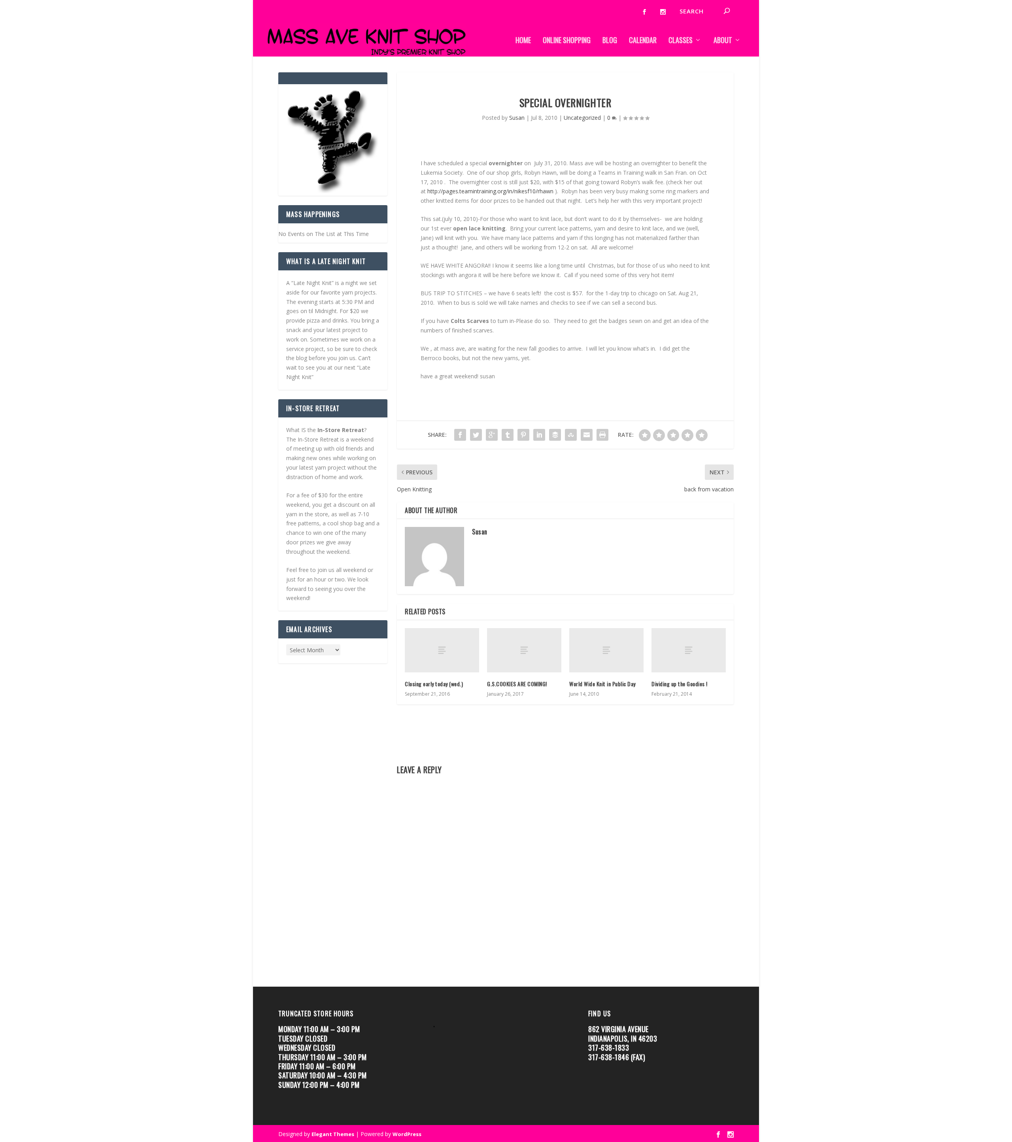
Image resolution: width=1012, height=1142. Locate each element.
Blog (609, 41)
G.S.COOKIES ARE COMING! (518, 684)
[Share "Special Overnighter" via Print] (602, 435)
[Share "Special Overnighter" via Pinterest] (523, 435)
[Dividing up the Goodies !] (688, 650)
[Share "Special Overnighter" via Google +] (492, 435)
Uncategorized (582, 117)
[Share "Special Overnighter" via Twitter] (476, 435)
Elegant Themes (333, 1134)
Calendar (643, 41)
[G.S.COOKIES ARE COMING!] (524, 650)
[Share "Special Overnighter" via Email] (587, 435)
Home (523, 41)
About (723, 41)
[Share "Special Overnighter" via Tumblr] (507, 435)
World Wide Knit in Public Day (602, 684)
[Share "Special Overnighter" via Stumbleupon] (571, 435)
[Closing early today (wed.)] (442, 650)
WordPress (407, 1134)
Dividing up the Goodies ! (679, 684)
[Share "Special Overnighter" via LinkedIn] (539, 435)
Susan (517, 117)
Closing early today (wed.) (434, 684)
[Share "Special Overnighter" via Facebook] (460, 435)
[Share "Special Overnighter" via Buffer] (555, 435)
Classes (680, 41)
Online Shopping (567, 41)
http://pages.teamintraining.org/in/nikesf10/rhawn (490, 191)
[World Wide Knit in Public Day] (606, 650)
